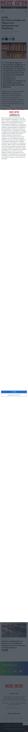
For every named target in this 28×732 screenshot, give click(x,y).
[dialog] (14, 366)
